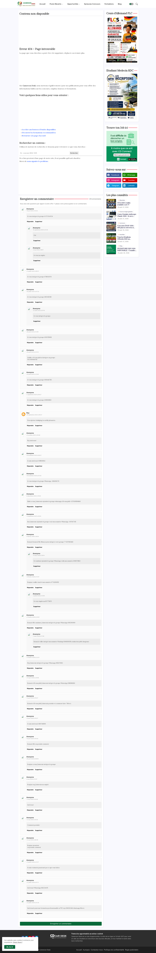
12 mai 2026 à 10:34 (32, 819)
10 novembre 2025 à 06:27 (34, 455)
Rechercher (74, 153)
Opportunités (72, 4)
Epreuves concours (92, 4)
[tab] (42, 4)
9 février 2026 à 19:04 (33, 536)
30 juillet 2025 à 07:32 (33, 291)
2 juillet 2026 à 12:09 (39, 595)
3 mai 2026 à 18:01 (38, 250)
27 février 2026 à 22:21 (33, 657)
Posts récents (55, 4)
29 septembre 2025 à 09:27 (34, 415)
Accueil (42, 4)
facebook (115, 175)
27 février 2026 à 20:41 (33, 617)
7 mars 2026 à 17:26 (38, 636)
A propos (86, 950)
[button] (131, 4)
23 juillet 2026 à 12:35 (33, 902)
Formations (109, 4)
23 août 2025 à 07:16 (39, 310)
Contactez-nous (97, 950)
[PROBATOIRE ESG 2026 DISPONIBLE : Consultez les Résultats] (111, 249)
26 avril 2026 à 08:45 (33, 759)
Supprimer (38, 221)
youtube (131, 180)
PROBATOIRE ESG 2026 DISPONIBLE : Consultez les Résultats (126, 249)
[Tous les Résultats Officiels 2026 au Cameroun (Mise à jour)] (111, 238)
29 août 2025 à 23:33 (33, 352)
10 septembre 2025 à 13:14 (40, 230)
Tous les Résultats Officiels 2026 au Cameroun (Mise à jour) (126, 238)
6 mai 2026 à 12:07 (32, 779)
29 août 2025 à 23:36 (33, 374)
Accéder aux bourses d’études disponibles (39, 129)
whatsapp (131, 175)
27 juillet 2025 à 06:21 (33, 271)
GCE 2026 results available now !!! (123, 204)
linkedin (131, 185)
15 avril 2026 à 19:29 (32, 738)
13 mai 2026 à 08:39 (32, 840)
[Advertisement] (60, 32)
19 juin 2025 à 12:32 (32, 211)
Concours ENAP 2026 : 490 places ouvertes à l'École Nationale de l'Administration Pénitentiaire (125, 227)
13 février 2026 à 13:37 (33, 577)
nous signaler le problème (37, 161)
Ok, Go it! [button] (9, 947)
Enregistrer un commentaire (60, 924)
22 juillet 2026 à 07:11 (33, 882)
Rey (27, 413)
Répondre (30, 221)
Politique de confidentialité (114, 950)
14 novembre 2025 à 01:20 (34, 475)
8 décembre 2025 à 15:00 (34, 496)
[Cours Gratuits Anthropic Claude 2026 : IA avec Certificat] (111, 215)
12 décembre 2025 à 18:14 (34, 516)
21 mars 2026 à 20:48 (33, 678)
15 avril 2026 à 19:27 (32, 718)
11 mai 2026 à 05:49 (32, 799)
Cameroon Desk (45, 950)
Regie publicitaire (131, 950)
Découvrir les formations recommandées (39, 133)
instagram (115, 180)
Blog (120, 4)
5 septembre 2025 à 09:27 (34, 394)
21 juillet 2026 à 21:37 (33, 862)
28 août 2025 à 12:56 (32, 332)
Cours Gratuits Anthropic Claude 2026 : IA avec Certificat (126, 215)
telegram (115, 185)
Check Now (17, 942)
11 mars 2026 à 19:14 (38, 555)
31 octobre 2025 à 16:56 (33, 435)
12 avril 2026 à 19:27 (32, 698)
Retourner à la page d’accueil (34, 136)
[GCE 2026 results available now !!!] (111, 203)
